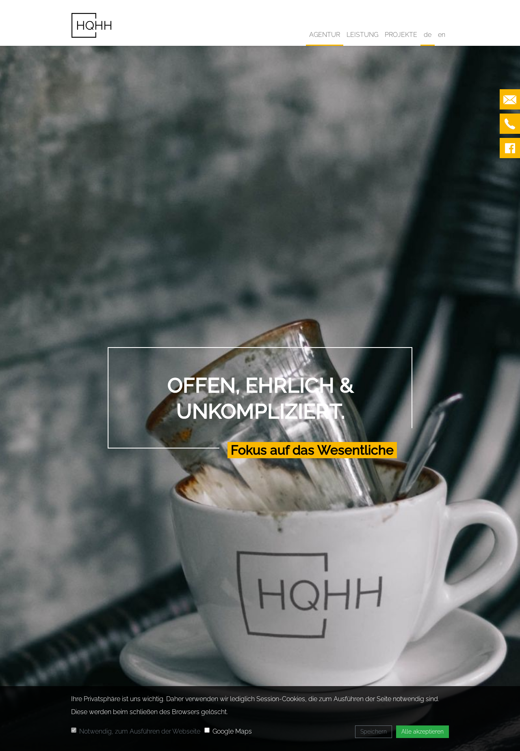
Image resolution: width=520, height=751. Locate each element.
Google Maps (232, 731)
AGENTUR (324, 35)
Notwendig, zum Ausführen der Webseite (139, 731)
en (441, 35)
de (427, 35)
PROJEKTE (401, 35)
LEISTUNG (362, 35)
